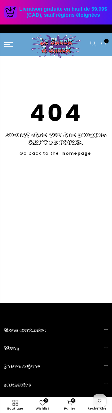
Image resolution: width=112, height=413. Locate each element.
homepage (76, 153)
